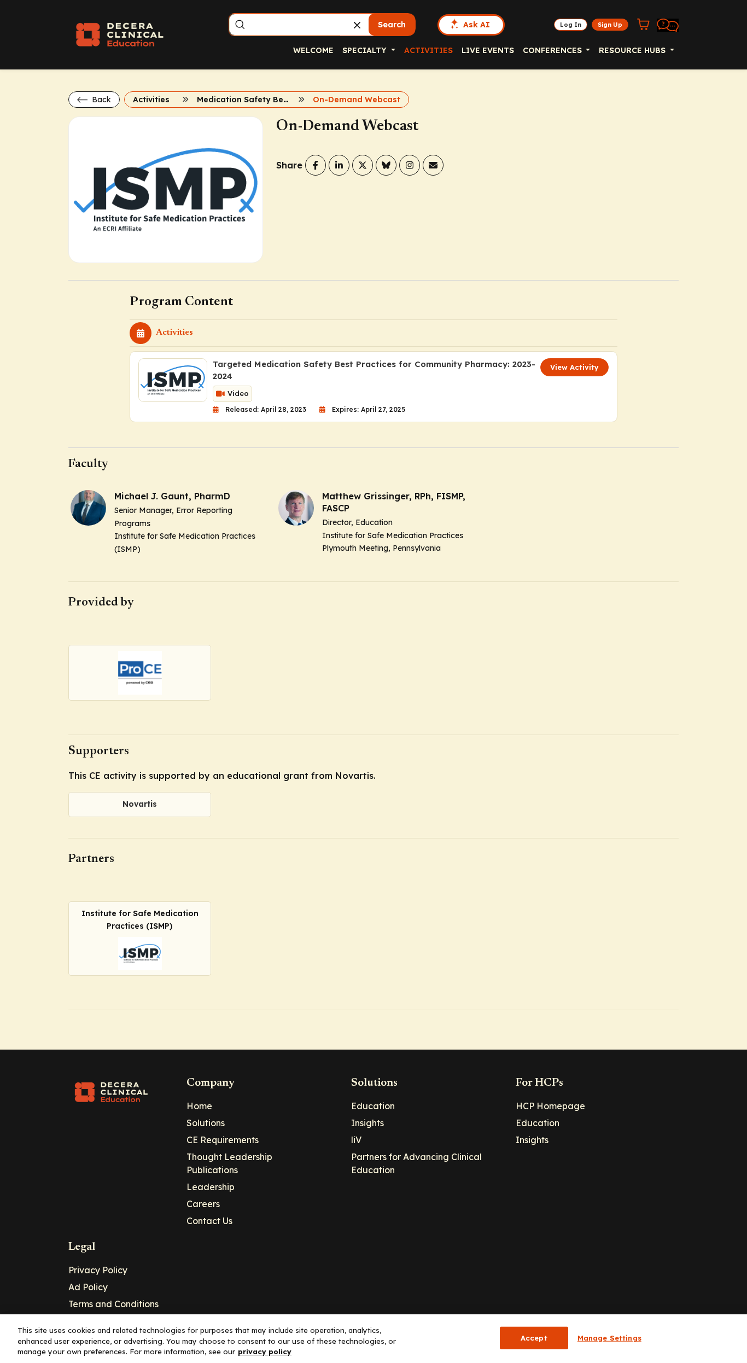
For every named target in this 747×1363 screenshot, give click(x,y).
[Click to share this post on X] (362, 165)
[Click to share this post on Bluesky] (386, 165)
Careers (203, 1203)
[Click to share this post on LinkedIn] (339, 165)
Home (199, 1105)
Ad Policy (88, 1287)
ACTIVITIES (428, 50)
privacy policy (264, 1351)
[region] (373, 1338)
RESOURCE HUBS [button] (633, 50)
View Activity (574, 367)
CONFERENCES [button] (553, 50)
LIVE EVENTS (488, 50)
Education (373, 1105)
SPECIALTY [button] (365, 50)
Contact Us (209, 1220)
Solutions (205, 1122)
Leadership (210, 1186)
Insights (367, 1122)
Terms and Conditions (113, 1303)
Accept (534, 1337)
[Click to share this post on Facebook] (315, 165)
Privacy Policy (97, 1270)
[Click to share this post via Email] (433, 165)
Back (100, 99)
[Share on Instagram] (409, 165)
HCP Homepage (550, 1105)
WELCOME (313, 50)
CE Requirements (222, 1139)
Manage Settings (609, 1337)
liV (356, 1139)
